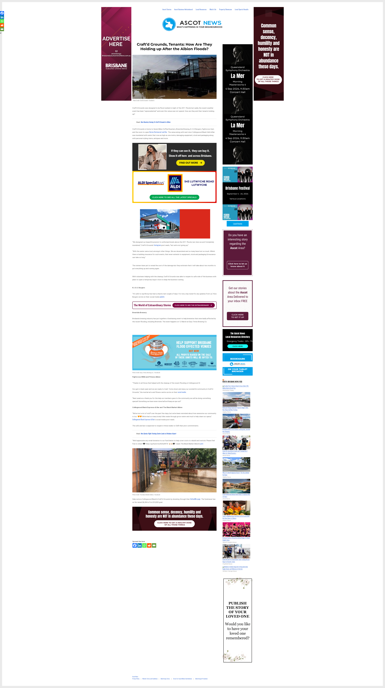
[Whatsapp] (144, 545)
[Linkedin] (139, 545)
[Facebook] (135, 545)
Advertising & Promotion (201, 679)
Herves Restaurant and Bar (158, 132)
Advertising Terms (165, 679)
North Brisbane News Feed (232, 381)
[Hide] (1, 33)
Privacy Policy (135, 679)
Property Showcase (225, 9)
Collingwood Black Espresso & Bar (143, 419)
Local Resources (201, 9)
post (201, 443)
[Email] (154, 545)
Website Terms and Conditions (150, 679)
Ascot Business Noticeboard (183, 9)
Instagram (157, 245)
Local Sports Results (241, 9)
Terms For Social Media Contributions (182, 679)
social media (182, 392)
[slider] (240, 218)
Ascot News (135, 677)
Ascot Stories (166, 9)
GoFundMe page (195, 499)
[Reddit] (149, 545)
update (162, 296)
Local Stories (237, 223)
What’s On (213, 9)
